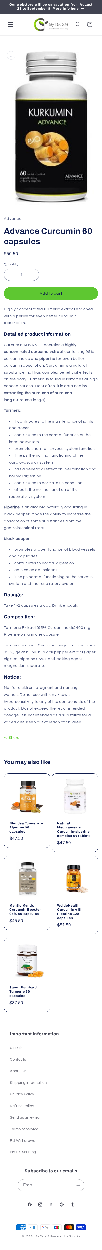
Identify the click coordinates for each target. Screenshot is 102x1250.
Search (16, 1048)
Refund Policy (22, 1106)
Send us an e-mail (25, 1117)
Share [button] (14, 738)
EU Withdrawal (23, 1141)
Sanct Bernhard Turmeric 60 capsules (23, 992)
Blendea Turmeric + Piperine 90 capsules (26, 827)
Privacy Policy (22, 1094)
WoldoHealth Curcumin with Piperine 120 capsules (70, 911)
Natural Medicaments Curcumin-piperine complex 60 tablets (74, 829)
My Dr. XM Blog (23, 1152)
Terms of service (24, 1129)
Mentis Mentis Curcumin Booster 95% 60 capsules (25, 909)
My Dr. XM (42, 1236)
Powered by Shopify (65, 1236)
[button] (10, 24)
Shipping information (28, 1083)
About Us (18, 1071)
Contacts (18, 1059)
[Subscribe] (78, 1185)
